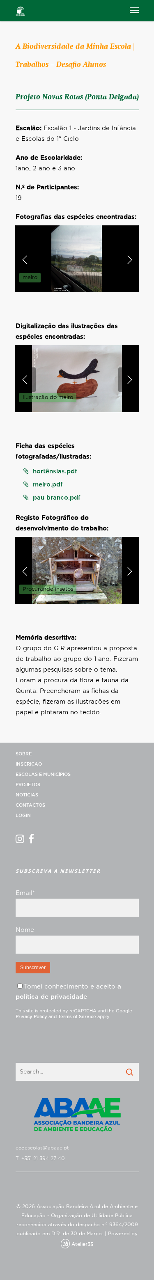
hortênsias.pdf (55, 471)
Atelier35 (82, 1244)
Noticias (27, 795)
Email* (25, 893)
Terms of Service (77, 1016)
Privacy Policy (31, 1016)
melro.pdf (48, 485)
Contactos (30, 805)
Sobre (24, 754)
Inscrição (29, 764)
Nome (25, 930)
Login (23, 815)
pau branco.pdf (56, 498)
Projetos (28, 784)
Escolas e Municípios (43, 774)
